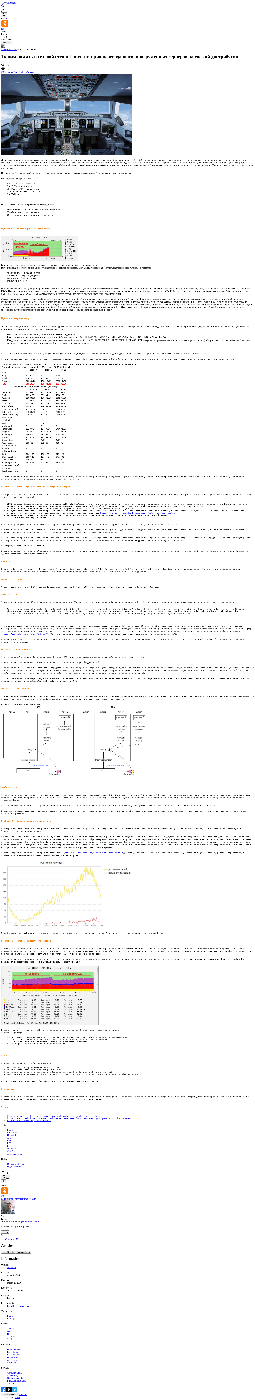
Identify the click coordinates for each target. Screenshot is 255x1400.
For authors (12, 1352)
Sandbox (11, 1339)
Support (23, 1394)
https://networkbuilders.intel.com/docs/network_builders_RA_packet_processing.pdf (54, 1116)
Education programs (16, 1380)
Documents (12, 1357)
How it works (13, 1349)
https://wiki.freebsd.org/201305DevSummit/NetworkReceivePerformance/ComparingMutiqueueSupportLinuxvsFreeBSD (69, 1118)
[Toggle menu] (2, 3)
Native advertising (15, 1378)
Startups (11, 1383)
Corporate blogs (14, 1372)
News (10, 1331)
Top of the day (8, 1252)
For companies (14, 1354)
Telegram (24, 1199)
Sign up (10, 1318)
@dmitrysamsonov (30, 1221)
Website (32, 1199)
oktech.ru (11, 1267)
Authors (11, 1336)
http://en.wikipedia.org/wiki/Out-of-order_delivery (94, 853)
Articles (10, 1328)
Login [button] (4, 18)
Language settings (10, 1394)
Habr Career (14, 1199)
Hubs (9, 1334)
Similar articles (23, 1252)
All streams (11, 2)
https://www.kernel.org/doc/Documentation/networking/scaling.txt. (138, 513)
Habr (17, 1397)
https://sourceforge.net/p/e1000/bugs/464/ (26, 634)
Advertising (12, 1375)
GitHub (4, 1199)
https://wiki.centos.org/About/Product (29, 1121)
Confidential (13, 1362)
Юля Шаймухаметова (18, 1306)
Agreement (12, 1360)
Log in (10, 1316)
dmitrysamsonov (9, 49)
